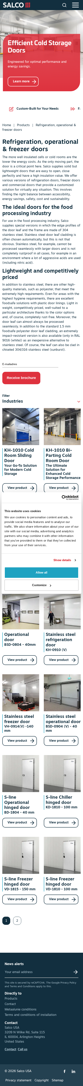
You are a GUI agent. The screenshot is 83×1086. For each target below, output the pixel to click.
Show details (62, 560)
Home (6, 125)
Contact (10, 1004)
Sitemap (57, 1080)
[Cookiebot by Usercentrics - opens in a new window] (62, 497)
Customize (39, 585)
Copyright (42, 1080)
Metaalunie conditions (20, 1009)
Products (23, 125)
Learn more (21, 81)
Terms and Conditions (22, 986)
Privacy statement (18, 1080)
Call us (22, 1049)
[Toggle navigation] (76, 5)
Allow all (41, 572)
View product (18, 488)
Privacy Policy (68, 983)
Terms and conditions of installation (30, 1015)
